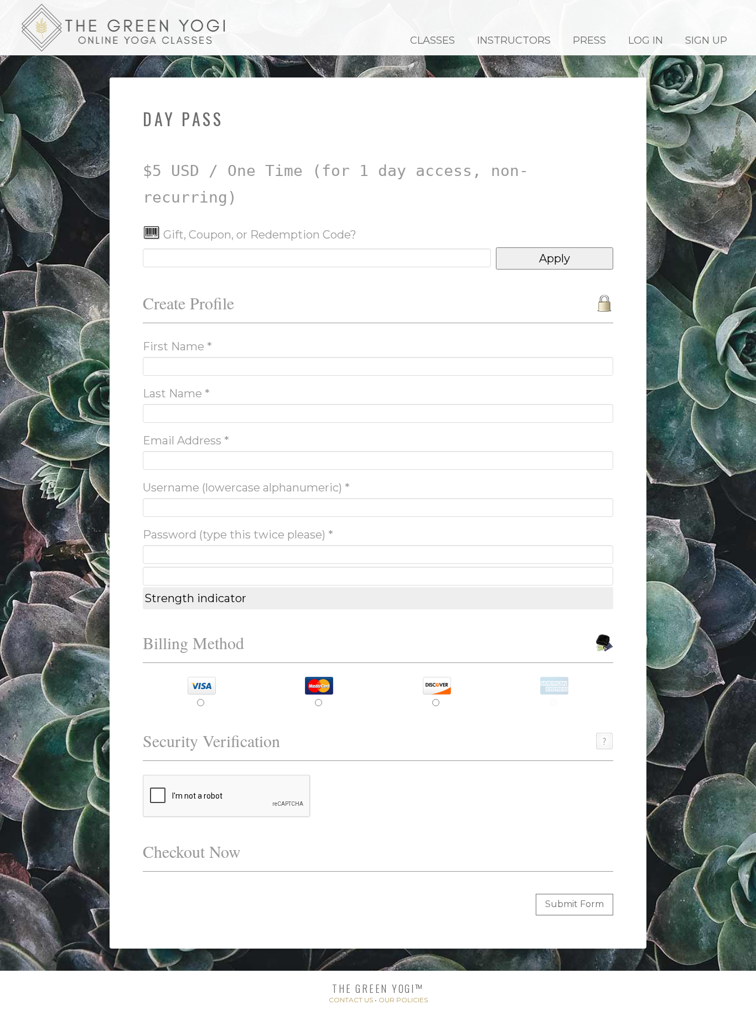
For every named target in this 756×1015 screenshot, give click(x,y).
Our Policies (403, 1000)
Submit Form (574, 904)
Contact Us (351, 1000)
